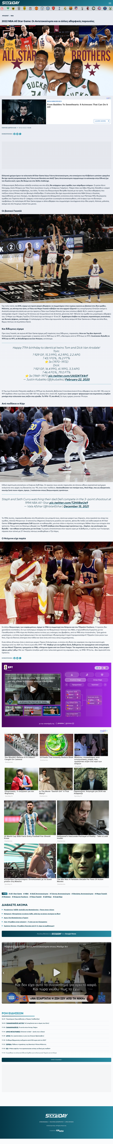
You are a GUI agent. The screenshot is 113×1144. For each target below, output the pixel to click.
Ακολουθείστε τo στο (56, 934)
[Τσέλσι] (48, 8)
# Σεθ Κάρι (47, 897)
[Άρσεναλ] (53, 8)
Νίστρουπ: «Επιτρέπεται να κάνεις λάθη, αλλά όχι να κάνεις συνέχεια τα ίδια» (32, 914)
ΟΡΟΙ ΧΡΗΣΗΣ (69, 1122)
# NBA (26, 894)
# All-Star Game (15, 894)
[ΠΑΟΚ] (19, 8)
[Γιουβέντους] (82, 8)
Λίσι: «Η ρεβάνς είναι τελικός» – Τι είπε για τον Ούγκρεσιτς (25, 922)
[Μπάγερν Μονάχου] (99, 8)
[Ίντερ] (93, 8)
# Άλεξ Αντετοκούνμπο (39, 894)
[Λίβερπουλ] (31, 8)
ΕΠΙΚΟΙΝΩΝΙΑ (44, 1122)
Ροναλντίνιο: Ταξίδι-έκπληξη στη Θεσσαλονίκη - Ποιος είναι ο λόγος (29, 910)
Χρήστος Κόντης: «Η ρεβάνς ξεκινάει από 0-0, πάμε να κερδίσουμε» (29, 926)
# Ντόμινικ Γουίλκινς (20, 897)
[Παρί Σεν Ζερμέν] (105, 8)
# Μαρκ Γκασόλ (101, 894)
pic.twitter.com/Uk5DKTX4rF (68, 376)
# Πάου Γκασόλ (36, 897)
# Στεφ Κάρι (57, 897)
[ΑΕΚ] (13, 8)
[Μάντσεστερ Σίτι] (42, 8)
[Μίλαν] (88, 8)
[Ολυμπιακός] (2, 8)
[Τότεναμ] (59, 8)
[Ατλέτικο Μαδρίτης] (76, 8)
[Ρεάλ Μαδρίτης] (65, 8)
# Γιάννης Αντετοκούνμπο (60, 894)
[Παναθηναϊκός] (8, 8)
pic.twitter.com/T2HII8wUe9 (69, 502)
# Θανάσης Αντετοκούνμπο (82, 894)
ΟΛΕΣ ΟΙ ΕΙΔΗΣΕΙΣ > (56, 1059)
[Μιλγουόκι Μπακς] (110, 8)
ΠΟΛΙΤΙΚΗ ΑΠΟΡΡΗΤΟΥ (57, 1122)
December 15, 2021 (76, 506)
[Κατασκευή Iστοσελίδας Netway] (60, 1131)
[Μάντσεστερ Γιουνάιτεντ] (36, 8)
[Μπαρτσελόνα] (71, 8)
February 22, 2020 (77, 379)
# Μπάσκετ (6, 897)
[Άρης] (25, 8)
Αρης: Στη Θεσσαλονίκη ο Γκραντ (16, 918)
